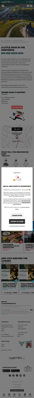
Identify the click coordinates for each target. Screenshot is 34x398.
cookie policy (25, 201)
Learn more (17, 215)
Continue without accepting (17, 226)
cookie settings (17, 204)
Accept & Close (17, 221)
